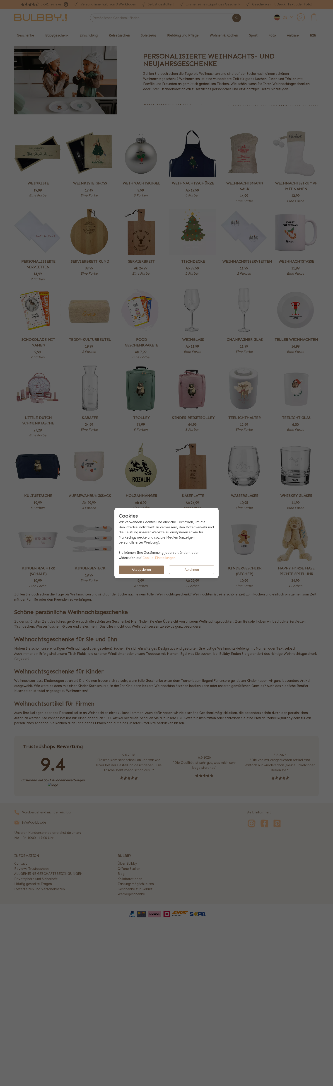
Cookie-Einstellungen (159, 558)
